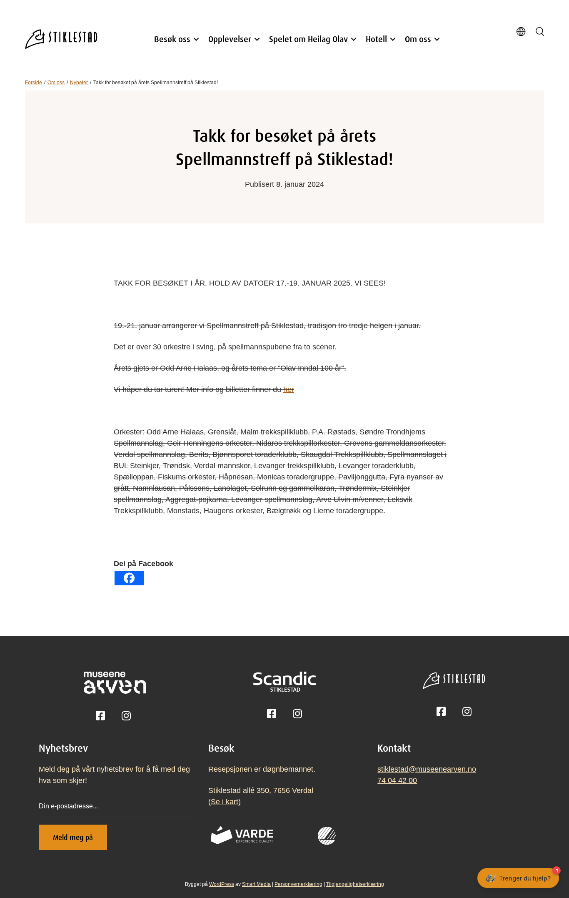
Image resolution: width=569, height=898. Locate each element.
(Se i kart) (224, 802)
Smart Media (256, 884)
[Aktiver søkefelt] (540, 32)
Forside (33, 82)
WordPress (221, 884)
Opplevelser (229, 39)
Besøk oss (172, 39)
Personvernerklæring (298, 884)
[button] (196, 39)
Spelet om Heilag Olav (308, 39)
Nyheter (79, 82)
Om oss (418, 39)
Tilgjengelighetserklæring (355, 884)
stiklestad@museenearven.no (426, 769)
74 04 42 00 (397, 780)
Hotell (376, 39)
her (288, 389)
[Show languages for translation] (521, 32)
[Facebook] (129, 578)
